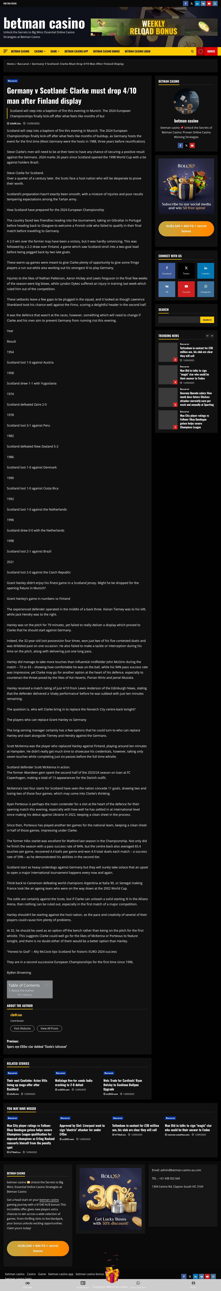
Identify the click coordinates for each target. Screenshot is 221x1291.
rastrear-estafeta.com (178, 1134)
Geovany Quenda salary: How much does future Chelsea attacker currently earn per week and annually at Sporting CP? (167, 374)
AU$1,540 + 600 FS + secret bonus (186, 228)
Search (163, 309)
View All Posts (49, 1028)
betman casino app (76, 51)
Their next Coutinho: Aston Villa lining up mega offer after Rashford (27, 1084)
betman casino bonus (106, 51)
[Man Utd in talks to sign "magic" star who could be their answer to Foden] (189, 1118)
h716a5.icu (15, 1152)
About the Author (22, 990)
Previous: (37, 1044)
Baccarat (12, 80)
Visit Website (22, 1028)
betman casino (44, 22)
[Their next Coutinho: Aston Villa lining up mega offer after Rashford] (29, 1073)
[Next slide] (212, 335)
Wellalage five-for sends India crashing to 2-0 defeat (73, 1082)
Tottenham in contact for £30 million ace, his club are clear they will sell (135, 1127)
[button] (5, 51)
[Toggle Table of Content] (45, 985)
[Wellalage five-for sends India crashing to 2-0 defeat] (77, 1073)
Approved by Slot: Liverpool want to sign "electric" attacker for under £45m (167, 419)
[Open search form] (192, 51)
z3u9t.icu (15, 123)
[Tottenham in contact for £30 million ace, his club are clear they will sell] (136, 1118)
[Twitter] (186, 145)
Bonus (211, 51)
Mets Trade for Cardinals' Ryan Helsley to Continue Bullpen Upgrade (122, 1084)
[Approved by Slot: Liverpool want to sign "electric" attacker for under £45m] (84, 1118)
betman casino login (137, 51)
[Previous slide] (207, 335)
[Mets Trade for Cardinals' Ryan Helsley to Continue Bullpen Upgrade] (125, 1073)
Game (54, 51)
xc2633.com (64, 1089)
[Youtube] (192, 145)
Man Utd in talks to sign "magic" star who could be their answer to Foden (167, 352)
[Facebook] (180, 145)
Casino (38, 51)
